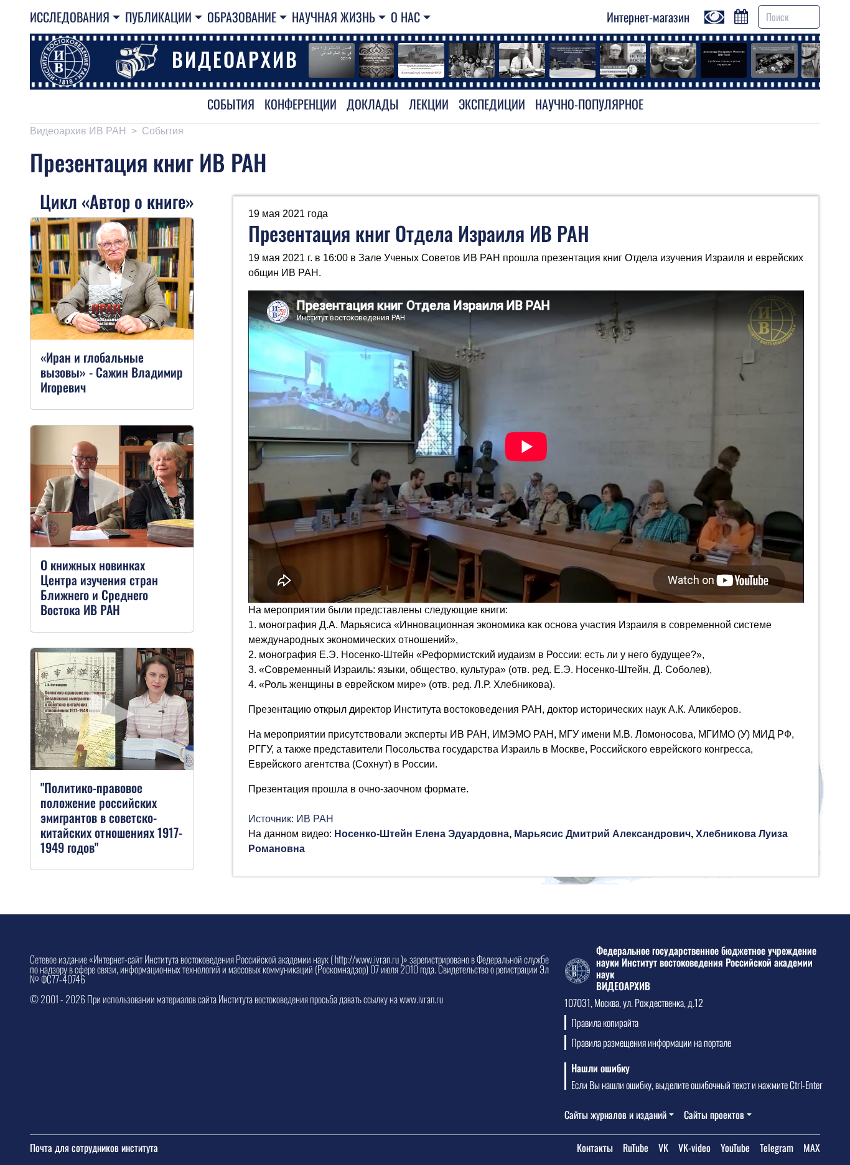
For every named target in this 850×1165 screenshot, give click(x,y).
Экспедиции (492, 104)
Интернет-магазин (648, 16)
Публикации (158, 16)
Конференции (300, 104)
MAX (811, 1147)
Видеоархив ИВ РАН (78, 131)
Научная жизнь (333, 16)
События (231, 104)
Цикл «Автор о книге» (117, 201)
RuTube (635, 1147)
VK (663, 1147)
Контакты (595, 1147)
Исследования (70, 16)
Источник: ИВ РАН (291, 819)
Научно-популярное (589, 104)
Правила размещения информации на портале (651, 1042)
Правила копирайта (604, 1022)
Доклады (373, 104)
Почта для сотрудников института (94, 1147)
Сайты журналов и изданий (615, 1114)
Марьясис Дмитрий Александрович (602, 833)
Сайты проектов (714, 1114)
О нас (405, 16)
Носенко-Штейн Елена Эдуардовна (421, 833)
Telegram (776, 1147)
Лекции (429, 104)
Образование (241, 16)
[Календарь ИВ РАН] (741, 15)
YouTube (735, 1147)
